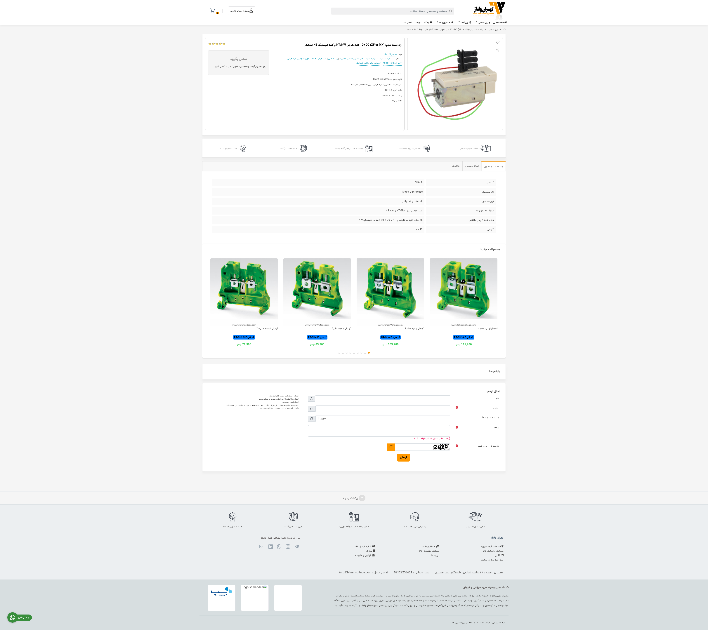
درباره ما (418, 22)
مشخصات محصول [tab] (493, 167)
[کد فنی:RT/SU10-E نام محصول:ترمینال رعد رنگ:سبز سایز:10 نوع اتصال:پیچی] (463, 292)
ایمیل (496, 408)
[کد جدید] (391, 447)
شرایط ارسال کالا (363, 546)
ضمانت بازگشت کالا (429, 551)
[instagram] (288, 547)
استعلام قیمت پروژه (491, 546)
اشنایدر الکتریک (390, 54)
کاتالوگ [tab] (456, 166)
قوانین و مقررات (363, 555)
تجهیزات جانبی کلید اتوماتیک (368, 63)
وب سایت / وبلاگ (490, 418)
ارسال (403, 457)
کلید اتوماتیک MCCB (392, 63)
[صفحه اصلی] (504, 29)
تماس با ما (407, 22)
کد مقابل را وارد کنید (488, 446)
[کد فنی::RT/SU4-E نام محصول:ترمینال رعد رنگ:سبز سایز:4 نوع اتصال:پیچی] (317, 292)
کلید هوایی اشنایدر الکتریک (351, 58)
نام (497, 398)
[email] (262, 547)
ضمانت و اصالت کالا (493, 551)
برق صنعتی (483, 22)
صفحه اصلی (498, 22)
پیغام (496, 428)
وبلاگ (427, 22)
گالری (498, 555)
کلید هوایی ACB (319, 58)
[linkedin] (270, 547)
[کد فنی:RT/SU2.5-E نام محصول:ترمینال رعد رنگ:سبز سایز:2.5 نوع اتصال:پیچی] (244, 292)
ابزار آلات (465, 22)
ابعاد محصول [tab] (472, 166)
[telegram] (297, 547)
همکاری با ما (445, 22)
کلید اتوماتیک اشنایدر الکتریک (378, 58)
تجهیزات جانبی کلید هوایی (298, 58)
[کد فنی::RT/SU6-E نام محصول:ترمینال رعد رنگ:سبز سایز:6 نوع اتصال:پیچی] (390, 292)
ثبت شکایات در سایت (492, 560)
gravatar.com (256, 405)
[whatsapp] (279, 547)
